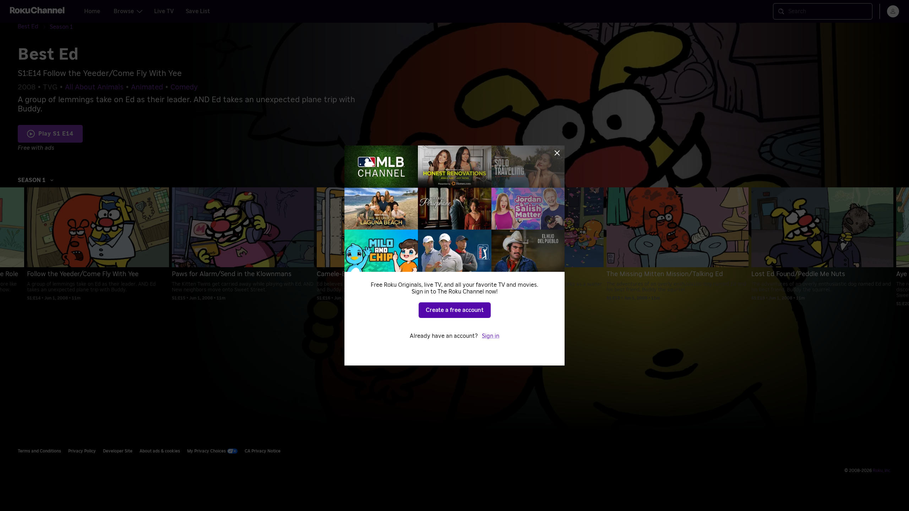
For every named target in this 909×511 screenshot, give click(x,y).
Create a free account (455, 310)
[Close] (557, 153)
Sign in (490, 336)
